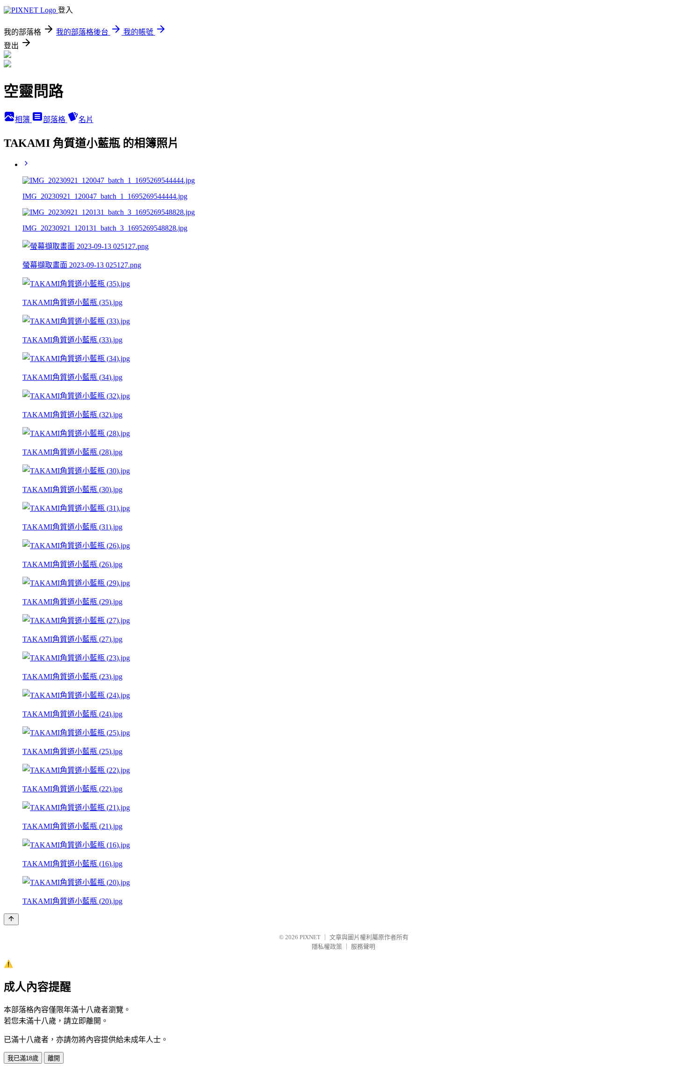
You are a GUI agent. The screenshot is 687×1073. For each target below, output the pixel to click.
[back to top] (11, 919)
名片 (86, 119)
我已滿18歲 (22, 1058)
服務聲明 (363, 946)
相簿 (23, 119)
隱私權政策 (327, 946)
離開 (54, 1058)
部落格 (55, 119)
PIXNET (310, 937)
